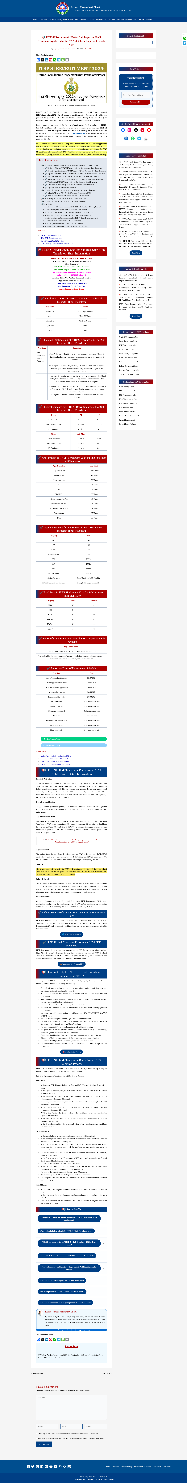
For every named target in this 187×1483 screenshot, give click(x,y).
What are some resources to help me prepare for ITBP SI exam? (66, 226)
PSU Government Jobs (127, 345)
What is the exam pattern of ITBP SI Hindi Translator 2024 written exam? (70, 212)
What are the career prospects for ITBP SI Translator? (63, 221)
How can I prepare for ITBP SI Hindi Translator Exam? (64, 223)
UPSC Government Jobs (128, 399)
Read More (136, 253)
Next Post (107, 1373)
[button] (68, 19)
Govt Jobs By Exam (59, 19)
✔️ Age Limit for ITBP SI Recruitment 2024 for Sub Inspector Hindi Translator (72, 176)
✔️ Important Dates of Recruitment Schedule (60, 187)
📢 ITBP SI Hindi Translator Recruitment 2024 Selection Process (63, 201)
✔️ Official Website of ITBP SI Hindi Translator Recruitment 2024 (68, 193)
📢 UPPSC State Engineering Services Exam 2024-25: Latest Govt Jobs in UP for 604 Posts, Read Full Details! (136, 187)
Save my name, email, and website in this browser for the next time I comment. (68, 1433)
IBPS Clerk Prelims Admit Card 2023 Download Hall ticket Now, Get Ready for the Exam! (136, 307)
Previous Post (37, 1373)
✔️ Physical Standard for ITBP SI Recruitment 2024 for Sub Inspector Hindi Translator (75, 173)
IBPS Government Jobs (128, 403)
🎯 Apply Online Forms (71, 1052)
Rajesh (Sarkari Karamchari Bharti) (61, 1311)
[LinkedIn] (46, 59)
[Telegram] (59, 59)
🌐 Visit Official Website (71, 934)
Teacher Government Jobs (129, 374)
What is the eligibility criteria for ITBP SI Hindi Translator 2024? (67, 209)
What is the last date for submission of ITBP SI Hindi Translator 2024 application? (73, 207)
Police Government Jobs (128, 366)
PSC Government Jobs (127, 395)
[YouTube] (80, 1330)
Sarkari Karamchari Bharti (86, 7)
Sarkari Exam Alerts (127, 411)
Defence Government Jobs (129, 370)
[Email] (67, 59)
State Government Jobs (128, 341)
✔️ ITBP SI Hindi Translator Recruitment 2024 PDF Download (67, 196)
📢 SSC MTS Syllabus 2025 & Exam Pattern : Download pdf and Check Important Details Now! (136, 278)
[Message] (63, 59)
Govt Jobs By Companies (126, 19)
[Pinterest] (51, 59)
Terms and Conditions (142, 1466)
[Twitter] (63, 1330)
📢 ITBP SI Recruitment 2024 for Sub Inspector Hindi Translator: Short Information (69, 165)
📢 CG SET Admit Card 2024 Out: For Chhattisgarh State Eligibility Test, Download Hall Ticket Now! (136, 287)
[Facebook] (38, 59)
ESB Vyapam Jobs (126, 407)
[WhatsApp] (55, 59)
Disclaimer (157, 1466)
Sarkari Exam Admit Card (129, 415)
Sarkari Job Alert (145, 19)
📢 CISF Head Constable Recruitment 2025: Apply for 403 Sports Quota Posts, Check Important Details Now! (136, 165)
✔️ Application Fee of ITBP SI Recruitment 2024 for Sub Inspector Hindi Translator (74, 179)
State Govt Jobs (109, 19)
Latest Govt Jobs (45, 19)
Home (35, 19)
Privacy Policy (126, 1466)
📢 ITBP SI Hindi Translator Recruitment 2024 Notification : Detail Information (68, 190)
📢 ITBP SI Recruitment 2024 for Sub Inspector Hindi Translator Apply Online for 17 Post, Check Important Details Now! (136, 244)
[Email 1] (69, 1466)
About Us (115, 1466)
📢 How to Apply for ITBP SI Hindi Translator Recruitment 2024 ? (64, 198)
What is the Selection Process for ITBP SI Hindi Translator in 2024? (68, 215)
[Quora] (64, 1466)
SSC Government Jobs (127, 390)
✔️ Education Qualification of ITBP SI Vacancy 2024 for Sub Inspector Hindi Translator (75, 171)
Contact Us (167, 1466)
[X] (42, 59)
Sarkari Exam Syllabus (127, 424)
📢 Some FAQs (46, 204)
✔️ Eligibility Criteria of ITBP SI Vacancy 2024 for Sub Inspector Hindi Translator (73, 168)
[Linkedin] (42, 1466)
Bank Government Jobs (128, 357)
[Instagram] (67, 1330)
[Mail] (89, 1330)
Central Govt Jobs (96, 19)
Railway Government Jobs (129, 361)
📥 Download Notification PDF (71, 964)
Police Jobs (88, 49)
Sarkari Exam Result (127, 420)
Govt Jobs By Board (78, 19)
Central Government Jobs (129, 337)
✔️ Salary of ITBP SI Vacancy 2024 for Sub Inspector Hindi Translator (69, 184)
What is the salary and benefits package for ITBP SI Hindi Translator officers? (71, 218)
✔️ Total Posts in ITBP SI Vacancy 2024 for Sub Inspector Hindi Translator (71, 182)
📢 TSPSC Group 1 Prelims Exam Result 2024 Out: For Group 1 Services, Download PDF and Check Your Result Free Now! (136, 297)
